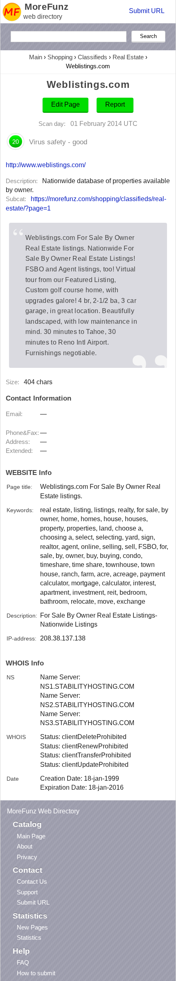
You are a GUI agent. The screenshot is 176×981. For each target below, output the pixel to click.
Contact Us (32, 881)
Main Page (31, 836)
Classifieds (92, 57)
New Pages (32, 927)
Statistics (29, 937)
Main (35, 57)
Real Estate (128, 57)
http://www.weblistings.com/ (46, 164)
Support (27, 892)
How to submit (36, 973)
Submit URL (147, 10)
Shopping (59, 57)
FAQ (23, 962)
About (24, 846)
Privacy (27, 856)
